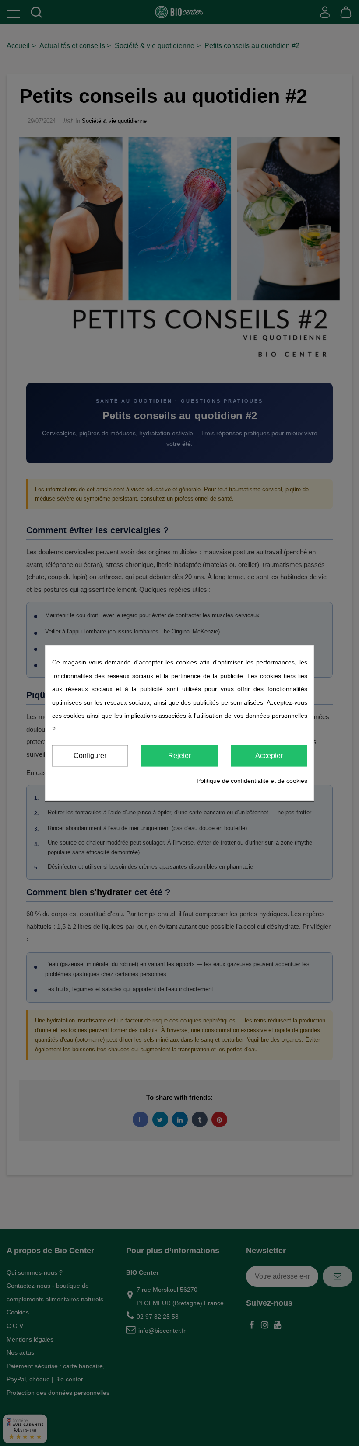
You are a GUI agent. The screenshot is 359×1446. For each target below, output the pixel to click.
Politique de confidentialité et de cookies (252, 780)
